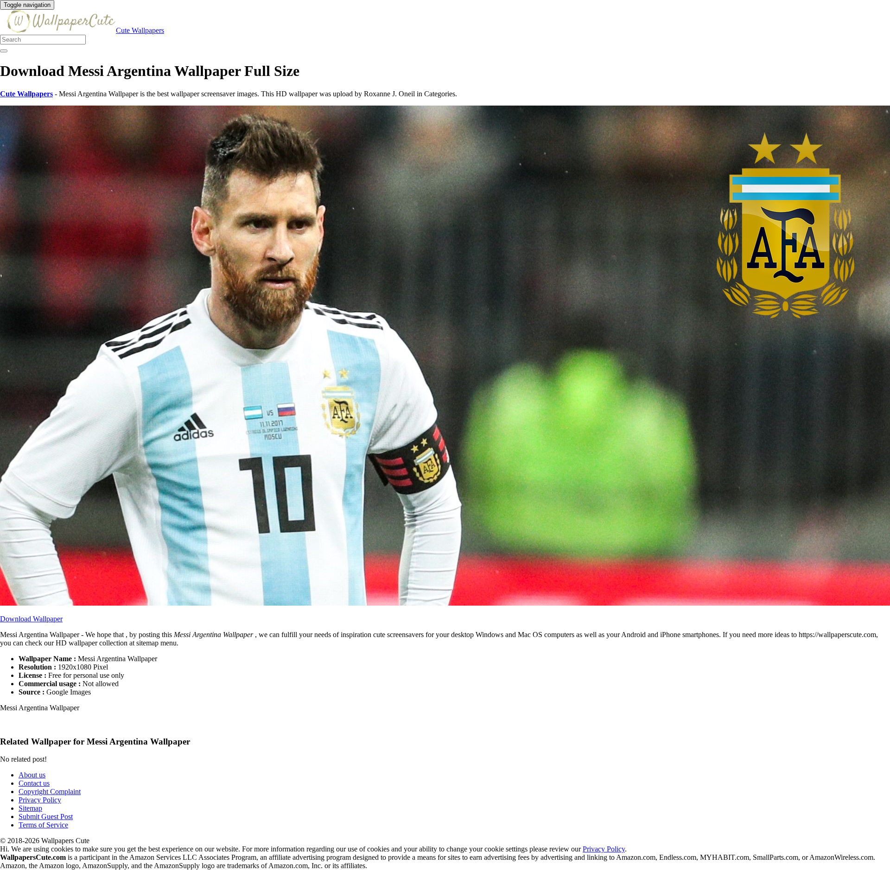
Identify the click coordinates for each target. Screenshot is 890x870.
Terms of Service (43, 825)
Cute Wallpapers (140, 30)
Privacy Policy (40, 800)
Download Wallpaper (31, 619)
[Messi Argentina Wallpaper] (445, 603)
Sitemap (30, 808)
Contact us (34, 783)
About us (32, 775)
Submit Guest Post (46, 816)
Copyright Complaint (50, 791)
